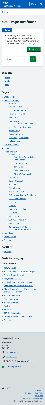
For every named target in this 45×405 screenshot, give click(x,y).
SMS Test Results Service (23, 229)
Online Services (10, 237)
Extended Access (20, 163)
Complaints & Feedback (18, 110)
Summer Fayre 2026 (12, 295)
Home (5, 12)
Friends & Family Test (17, 114)
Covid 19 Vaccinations (17, 181)
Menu (33, 4)
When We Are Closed (22, 174)
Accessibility (39, 390)
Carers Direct (14, 177)
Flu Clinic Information (17, 199)
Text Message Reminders (19, 138)
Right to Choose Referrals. (14, 275)
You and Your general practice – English (20, 271)
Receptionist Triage (21, 170)
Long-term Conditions (17, 209)
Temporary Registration (23, 127)
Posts (7, 85)
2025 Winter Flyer (11, 268)
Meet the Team (15, 117)
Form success (9, 240)
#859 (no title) (9, 97)
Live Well (12, 206)
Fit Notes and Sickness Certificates (22, 195)
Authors (8, 81)
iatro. (41, 398)
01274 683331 (11, 357)
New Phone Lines (11, 299)
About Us (12, 103)
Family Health (14, 188)
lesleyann (7, 252)
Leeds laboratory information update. (19, 282)
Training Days (14, 141)
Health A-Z (13, 202)
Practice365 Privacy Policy (34, 393)
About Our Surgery (11, 100)
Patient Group (14, 131)
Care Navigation (15, 107)
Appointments (14, 154)
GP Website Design (30, 398)
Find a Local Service (16, 191)
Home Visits (18, 167)
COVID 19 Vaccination (13, 313)
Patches (7, 306)
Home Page (34, 49)
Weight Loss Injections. (13, 278)
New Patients (14, 121)
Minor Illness (14, 216)
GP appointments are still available (18, 316)
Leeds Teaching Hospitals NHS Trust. (18, 286)
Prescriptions (14, 223)
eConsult (12, 184)
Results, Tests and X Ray (18, 227)
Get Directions (12, 352)
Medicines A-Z (14, 213)
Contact (7, 148)
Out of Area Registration (23, 123)
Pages (7, 78)
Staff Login (39, 396)
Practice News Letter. (12, 302)
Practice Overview (16, 134)
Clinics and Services (11, 145)
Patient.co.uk (9, 320)
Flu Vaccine (8, 309)
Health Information (12, 152)
